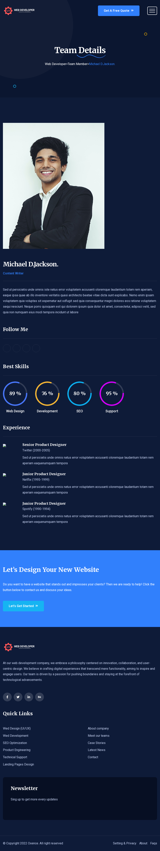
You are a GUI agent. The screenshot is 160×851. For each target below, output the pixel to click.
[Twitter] (18, 697)
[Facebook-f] (7, 697)
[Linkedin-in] (28, 697)
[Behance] (39, 697)
